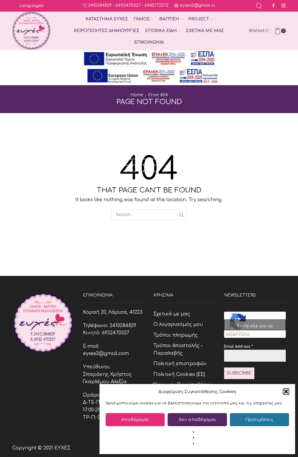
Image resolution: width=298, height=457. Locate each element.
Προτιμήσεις (259, 419)
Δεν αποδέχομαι (197, 419)
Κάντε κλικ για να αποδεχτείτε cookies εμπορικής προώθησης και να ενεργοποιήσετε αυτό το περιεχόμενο (255, 327)
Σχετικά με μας (205, 30)
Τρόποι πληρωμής (175, 335)
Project (198, 19)
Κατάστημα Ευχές (107, 19)
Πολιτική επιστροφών (180, 363)
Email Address (238, 346)
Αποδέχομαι (135, 419)
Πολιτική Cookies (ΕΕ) (179, 374)
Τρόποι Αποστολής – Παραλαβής (178, 349)
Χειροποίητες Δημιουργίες (106, 30)
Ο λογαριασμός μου (178, 324)
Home (136, 95)
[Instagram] (283, 5)
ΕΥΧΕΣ (62, 448)
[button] (286, 391)
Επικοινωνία (149, 42)
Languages (31, 5)
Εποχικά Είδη (161, 30)
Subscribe (239, 373)
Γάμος (142, 19)
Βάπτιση (169, 19)
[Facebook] (274, 5)
